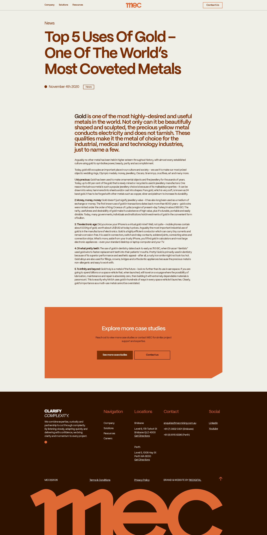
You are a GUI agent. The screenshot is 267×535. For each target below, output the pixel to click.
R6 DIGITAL (195, 480)
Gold (80, 116)
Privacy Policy (141, 480)
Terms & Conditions (99, 480)
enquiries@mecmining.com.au (180, 423)
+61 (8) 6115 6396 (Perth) (177, 435)
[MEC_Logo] (133, 4)
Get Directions (142, 436)
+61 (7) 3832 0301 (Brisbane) (179, 429)
